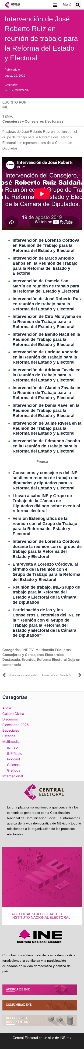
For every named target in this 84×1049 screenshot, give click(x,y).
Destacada (11, 660)
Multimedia (22, 90)
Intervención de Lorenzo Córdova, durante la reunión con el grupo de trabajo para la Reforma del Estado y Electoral (47, 549)
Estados (8, 736)
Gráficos (13, 770)
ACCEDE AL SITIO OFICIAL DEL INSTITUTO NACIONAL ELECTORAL (40, 915)
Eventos (28, 660)
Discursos (10, 719)
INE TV (9, 90)
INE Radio (14, 754)
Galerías (13, 765)
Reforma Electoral (52, 660)
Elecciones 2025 (15, 725)
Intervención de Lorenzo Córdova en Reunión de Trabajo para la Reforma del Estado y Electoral (46, 245)
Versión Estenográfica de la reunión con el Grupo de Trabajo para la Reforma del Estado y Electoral (45, 526)
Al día (6, 708)
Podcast (13, 759)
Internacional (12, 776)
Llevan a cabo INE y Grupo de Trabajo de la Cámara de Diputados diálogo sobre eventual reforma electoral (46, 503)
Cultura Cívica (13, 714)
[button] (55, 5)
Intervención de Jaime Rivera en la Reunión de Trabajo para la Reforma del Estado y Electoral (47, 428)
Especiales (10, 730)
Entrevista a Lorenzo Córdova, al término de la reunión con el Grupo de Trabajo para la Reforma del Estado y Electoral (46, 572)
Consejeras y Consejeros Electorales (33, 655)
